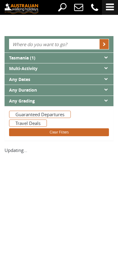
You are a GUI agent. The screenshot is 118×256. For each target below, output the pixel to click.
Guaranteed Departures (39, 114)
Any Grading (22, 101)
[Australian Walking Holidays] (17, 8)
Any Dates (19, 79)
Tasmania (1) (22, 58)
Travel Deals (28, 123)
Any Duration (23, 90)
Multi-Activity (23, 69)
